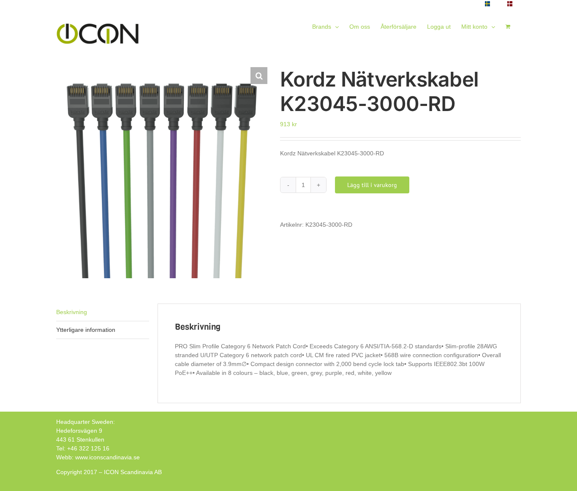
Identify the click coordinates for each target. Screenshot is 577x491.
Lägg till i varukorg (372, 185)
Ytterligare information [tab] (85, 329)
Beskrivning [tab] (71, 312)
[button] (258, 75)
